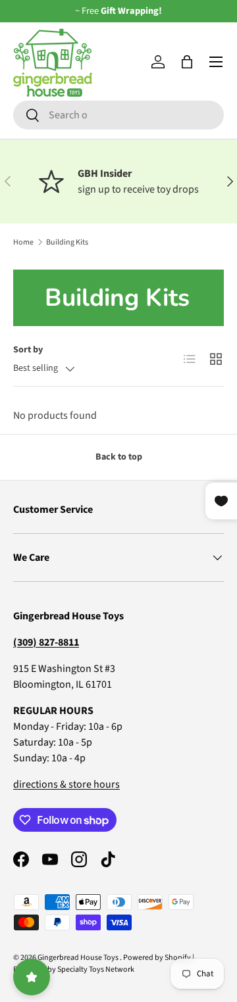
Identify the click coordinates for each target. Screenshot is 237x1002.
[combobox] (118, 115)
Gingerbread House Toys (79, 957)
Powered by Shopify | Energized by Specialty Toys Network (103, 963)
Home (23, 242)
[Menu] (215, 61)
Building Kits (67, 242)
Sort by (28, 349)
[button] (186, 61)
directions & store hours (66, 784)
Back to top (118, 457)
